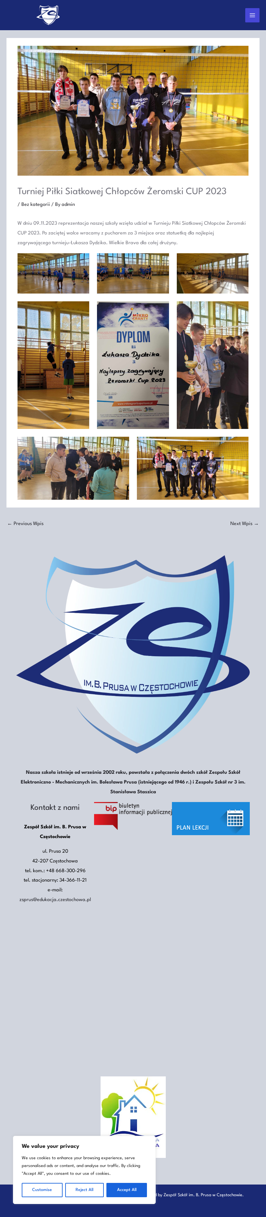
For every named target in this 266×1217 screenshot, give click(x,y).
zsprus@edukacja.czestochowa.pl (55, 899)
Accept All (127, 1190)
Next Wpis (244, 523)
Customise (42, 1190)
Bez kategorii (35, 204)
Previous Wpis (25, 523)
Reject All (84, 1190)
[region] (84, 1170)
